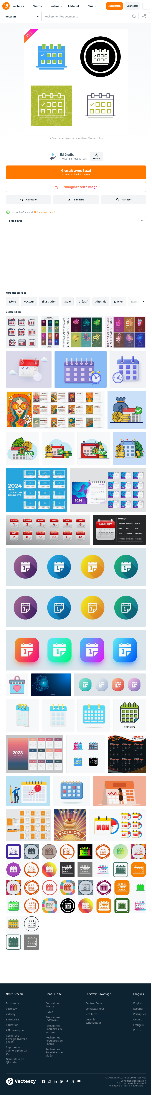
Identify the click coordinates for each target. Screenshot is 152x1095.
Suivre (96, 158)
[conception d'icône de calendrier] (22, 860)
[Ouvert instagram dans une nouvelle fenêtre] (49, 1081)
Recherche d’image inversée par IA (15, 1039)
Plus (90, 6)
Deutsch (135, 1019)
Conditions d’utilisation (130, 1080)
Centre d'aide (91, 1003)
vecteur (29, 301)
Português (136, 1014)
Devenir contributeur (91, 1021)
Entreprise (12, 1019)
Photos (37, 6)
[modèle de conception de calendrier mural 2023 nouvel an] (34, 754)
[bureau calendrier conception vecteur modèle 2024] (36, 490)
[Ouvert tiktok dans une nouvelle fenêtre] (67, 1081)
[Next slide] (137, 301)
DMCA (48, 1012)
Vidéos (55, 6)
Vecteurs (18, 6)
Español (135, 1008)
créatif (83, 301)
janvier (118, 301)
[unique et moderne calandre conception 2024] (127, 754)
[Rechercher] (134, 16)
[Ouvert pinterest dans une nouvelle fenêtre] (61, 1081)
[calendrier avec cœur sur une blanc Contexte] (17, 684)
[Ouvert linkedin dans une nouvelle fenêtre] (55, 1081)
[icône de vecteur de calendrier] (85, 754)
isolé (68, 301)
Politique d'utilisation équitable (123, 1085)
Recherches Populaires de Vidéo (53, 1052)
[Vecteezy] (6, 6)
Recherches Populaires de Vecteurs (53, 1029)
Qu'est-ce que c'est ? (44, 212)
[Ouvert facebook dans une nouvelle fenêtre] (43, 1081)
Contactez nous (93, 1008)
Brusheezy (12, 1003)
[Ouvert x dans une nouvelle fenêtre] (73, 1081)
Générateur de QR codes (15, 1060)
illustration (49, 301)
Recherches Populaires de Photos (53, 1041)
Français (135, 1025)
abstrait (100, 301)
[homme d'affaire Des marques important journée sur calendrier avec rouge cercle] (28, 791)
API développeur (16, 1030)
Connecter (132, 5)
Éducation (12, 1025)
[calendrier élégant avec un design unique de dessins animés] (55, 410)
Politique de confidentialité (128, 1083)
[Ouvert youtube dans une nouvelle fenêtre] (78, 1081)
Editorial (73, 6)
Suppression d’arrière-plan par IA (14, 1050)
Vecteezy (11, 1008)
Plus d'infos (15, 220)
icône (12, 301)
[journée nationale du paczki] (70, 825)
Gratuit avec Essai (76, 172)
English (135, 1003)
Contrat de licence (51, 1004)
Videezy (10, 1014)
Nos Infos (89, 1014)
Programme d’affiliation (51, 1018)
